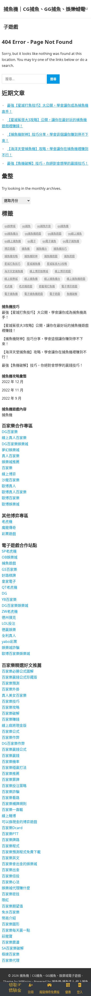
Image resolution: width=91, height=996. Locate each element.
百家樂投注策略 (14, 785)
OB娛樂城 (9, 557)
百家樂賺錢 (10, 719)
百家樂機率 (10, 761)
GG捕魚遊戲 (54, 234)
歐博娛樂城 (10, 504)
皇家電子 (9, 581)
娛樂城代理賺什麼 (16, 888)
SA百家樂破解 (13, 948)
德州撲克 (9, 617)
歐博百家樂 (10, 497)
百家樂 (7, 467)
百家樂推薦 (10, 773)
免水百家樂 (10, 912)
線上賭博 (9, 815)
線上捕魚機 (31, 279)
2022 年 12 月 (12, 381)
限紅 (5, 899)
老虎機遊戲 (25, 286)
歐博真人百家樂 (14, 491)
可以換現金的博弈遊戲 (19, 821)
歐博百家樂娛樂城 (16, 653)
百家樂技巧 (10, 701)
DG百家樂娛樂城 (15, 443)
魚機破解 (72, 294)
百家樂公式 (10, 731)
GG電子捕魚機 (71, 241)
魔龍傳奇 (9, 527)
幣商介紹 (9, 918)
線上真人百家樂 (14, 437)
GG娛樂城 (9, 226)
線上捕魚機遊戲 (76, 279)
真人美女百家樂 (14, 695)
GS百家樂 (9, 569)
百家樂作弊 (10, 737)
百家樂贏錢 (10, 755)
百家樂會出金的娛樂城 (19, 863)
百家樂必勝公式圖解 (18, 671)
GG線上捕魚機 (12, 241)
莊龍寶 (7, 936)
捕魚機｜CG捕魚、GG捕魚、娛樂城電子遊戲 (44, 18)
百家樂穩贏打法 (14, 767)
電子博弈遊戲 (69, 286)
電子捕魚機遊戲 (33, 294)
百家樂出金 (10, 869)
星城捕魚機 (33, 264)
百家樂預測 (10, 683)
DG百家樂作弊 (13, 743)
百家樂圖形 (10, 924)
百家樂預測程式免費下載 (21, 851)
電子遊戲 (54, 294)
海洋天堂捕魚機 (13, 271)
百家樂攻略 (10, 707)
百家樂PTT (10, 833)
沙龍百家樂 (10, 480)
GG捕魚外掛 (44, 226)
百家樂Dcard (12, 827)
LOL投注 (8, 623)
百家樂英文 (10, 857)
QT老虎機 (9, 587)
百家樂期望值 (12, 906)
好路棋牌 (9, 575)
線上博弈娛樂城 (39, 271)
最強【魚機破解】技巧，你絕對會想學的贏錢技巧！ (47, 163)
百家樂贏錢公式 (14, 749)
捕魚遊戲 (69, 256)
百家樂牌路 (10, 839)
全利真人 (9, 635)
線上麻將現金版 (14, 725)
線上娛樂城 (11, 279)
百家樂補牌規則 (14, 803)
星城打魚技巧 (12, 264)
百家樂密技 (10, 894)
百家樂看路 (10, 797)
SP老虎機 (9, 551)
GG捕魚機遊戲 (33, 234)
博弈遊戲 (9, 249)
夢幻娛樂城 (10, 449)
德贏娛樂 (9, 629)
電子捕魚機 (11, 294)
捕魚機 (26, 249)
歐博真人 (9, 485)
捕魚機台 (41, 249)
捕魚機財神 (31, 256)
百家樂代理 (10, 960)
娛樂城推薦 (10, 461)
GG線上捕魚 (75, 234)
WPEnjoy (25, 981)
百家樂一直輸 (12, 809)
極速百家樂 (10, 954)
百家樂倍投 (10, 876)
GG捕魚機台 (11, 234)
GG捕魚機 (62, 226)
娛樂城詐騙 (10, 647)
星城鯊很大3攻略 (57, 264)
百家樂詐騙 (10, 791)
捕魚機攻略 (11, 256)
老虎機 (8, 286)
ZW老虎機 (10, 611)
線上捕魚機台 (52, 279)
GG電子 (31, 241)
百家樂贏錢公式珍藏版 (19, 677)
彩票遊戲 (9, 533)
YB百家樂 (9, 599)
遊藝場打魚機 (47, 286)
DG (4, 593)
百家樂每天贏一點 (16, 930)
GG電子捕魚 (49, 241)
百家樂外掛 (10, 689)
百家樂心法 (10, 882)
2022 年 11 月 (12, 390)
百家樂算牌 (10, 779)
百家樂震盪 (10, 942)
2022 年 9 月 (11, 398)
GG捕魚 (26, 226)
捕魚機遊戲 (50, 256)
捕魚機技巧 (60, 249)
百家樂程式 (10, 845)
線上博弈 (9, 474)
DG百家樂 (10, 431)
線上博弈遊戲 (63, 271)
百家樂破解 (10, 713)
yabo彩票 (9, 641)
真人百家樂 (10, 455)
